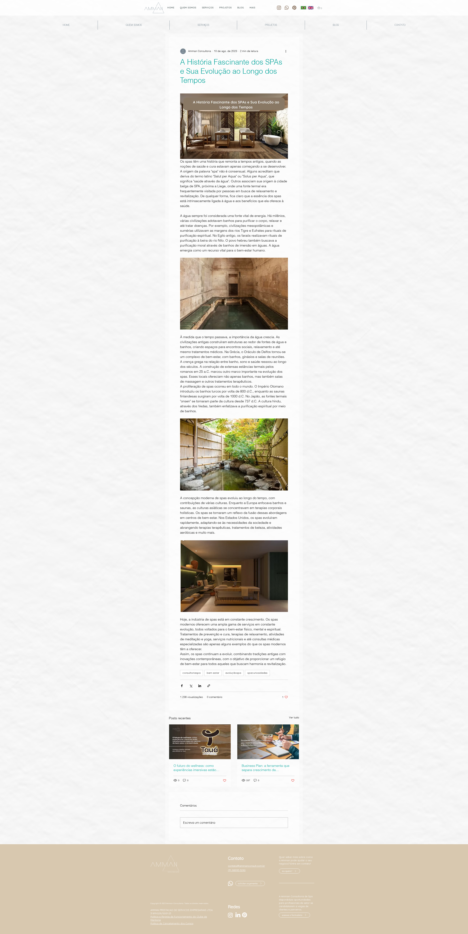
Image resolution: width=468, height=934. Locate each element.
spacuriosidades (257, 672)
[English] (310, 8)
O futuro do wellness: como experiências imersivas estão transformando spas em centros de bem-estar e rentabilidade (199, 768)
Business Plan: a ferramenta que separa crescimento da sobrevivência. (265, 768)
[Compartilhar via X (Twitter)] (191, 685)
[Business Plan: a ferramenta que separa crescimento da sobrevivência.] (268, 741)
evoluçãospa (233, 672)
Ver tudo (294, 717)
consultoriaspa (191, 672)
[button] (320, 7)
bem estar (213, 672)
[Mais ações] (286, 51)
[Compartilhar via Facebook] (182, 685)
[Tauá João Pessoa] (200, 741)
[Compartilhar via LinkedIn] (199, 685)
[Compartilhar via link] (208, 685)
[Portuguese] (303, 8)
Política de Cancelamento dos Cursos (171, 923)
